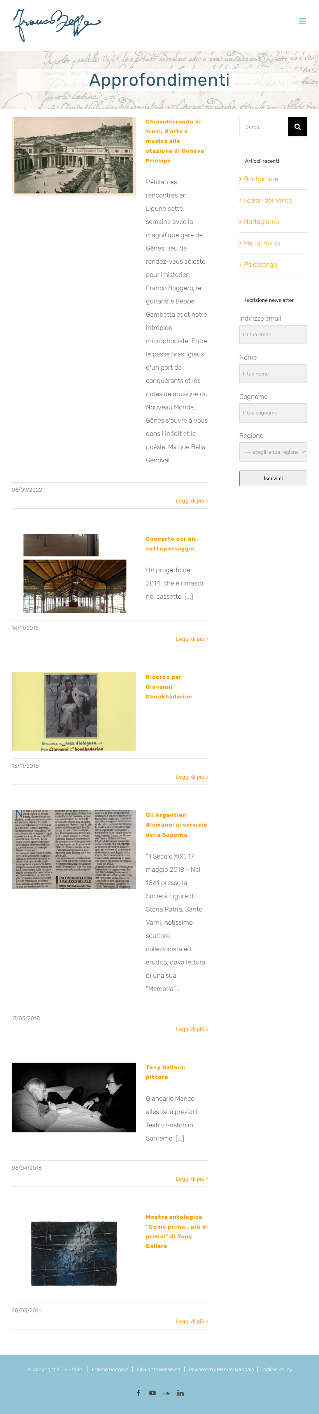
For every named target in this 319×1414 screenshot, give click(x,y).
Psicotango (260, 264)
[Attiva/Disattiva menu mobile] (303, 21)
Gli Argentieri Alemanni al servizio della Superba (176, 825)
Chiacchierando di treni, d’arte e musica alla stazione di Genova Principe (175, 141)
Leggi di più (190, 500)
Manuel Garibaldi (236, 1369)
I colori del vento (268, 200)
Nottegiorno (261, 222)
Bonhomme (261, 179)
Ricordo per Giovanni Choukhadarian (169, 687)
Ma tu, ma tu (262, 243)
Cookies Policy (276, 1369)
